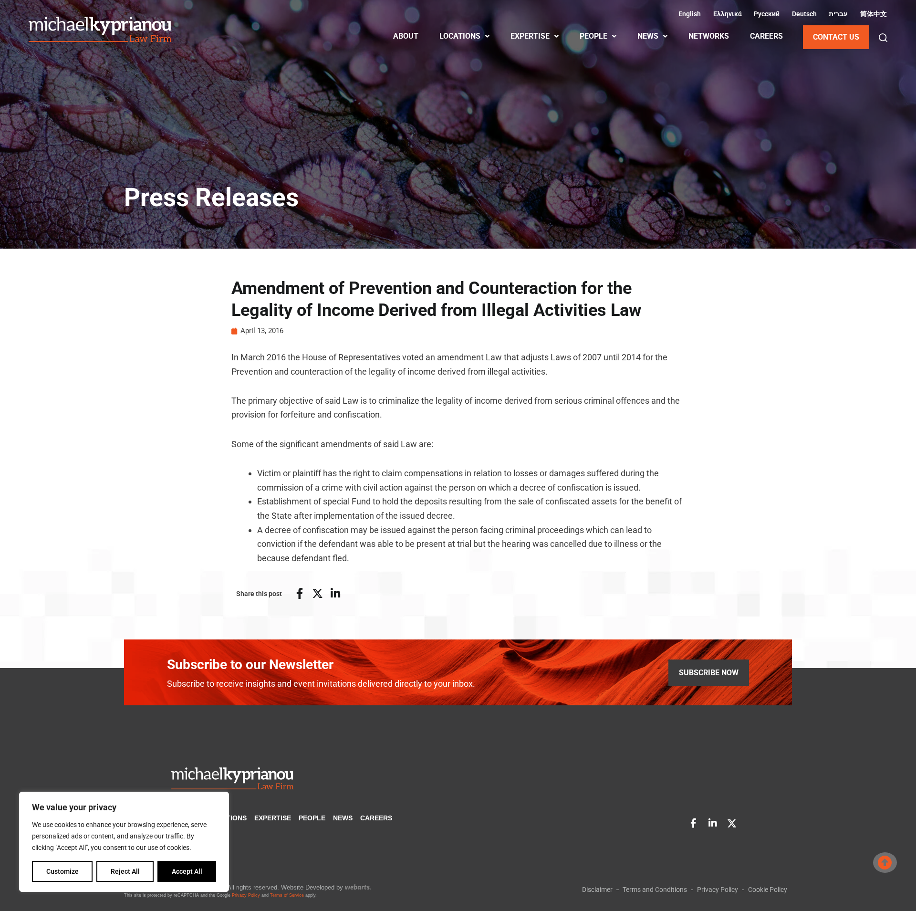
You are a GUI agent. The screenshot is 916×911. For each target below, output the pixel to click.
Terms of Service (287, 895)
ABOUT (405, 36)
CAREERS (766, 36)
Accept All (187, 871)
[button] (883, 37)
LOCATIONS (459, 36)
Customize (62, 871)
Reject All (125, 871)
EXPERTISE (530, 36)
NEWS (647, 36)
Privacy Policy (246, 895)
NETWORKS (708, 36)
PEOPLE (593, 36)
